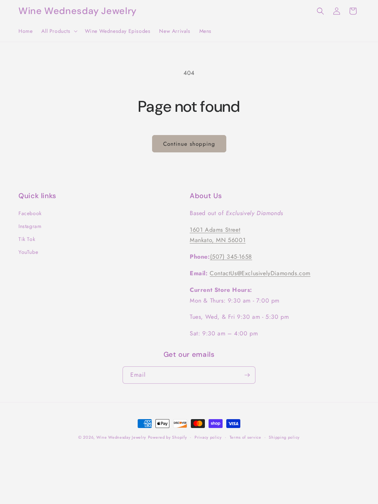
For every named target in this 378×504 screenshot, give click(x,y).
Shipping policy (284, 437)
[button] (58, 31)
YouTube (28, 252)
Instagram (29, 226)
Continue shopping (189, 144)
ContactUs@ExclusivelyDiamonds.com (260, 273)
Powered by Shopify (167, 437)
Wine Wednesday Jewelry (121, 437)
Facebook (30, 213)
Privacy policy (208, 437)
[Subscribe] (247, 375)
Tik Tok (26, 239)
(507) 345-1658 (231, 256)
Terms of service (245, 437)
